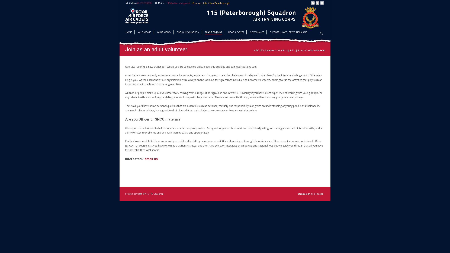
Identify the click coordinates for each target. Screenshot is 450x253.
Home (129, 32)
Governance (257, 32)
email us (151, 159)
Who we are (144, 32)
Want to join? (213, 32)
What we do (164, 32)
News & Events (236, 32)
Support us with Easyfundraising (288, 32)
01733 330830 (144, 3)
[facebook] (313, 4)
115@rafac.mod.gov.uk (178, 3)
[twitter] (317, 4)
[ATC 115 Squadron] (134, 15)
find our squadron (188, 32)
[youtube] (322, 4)
